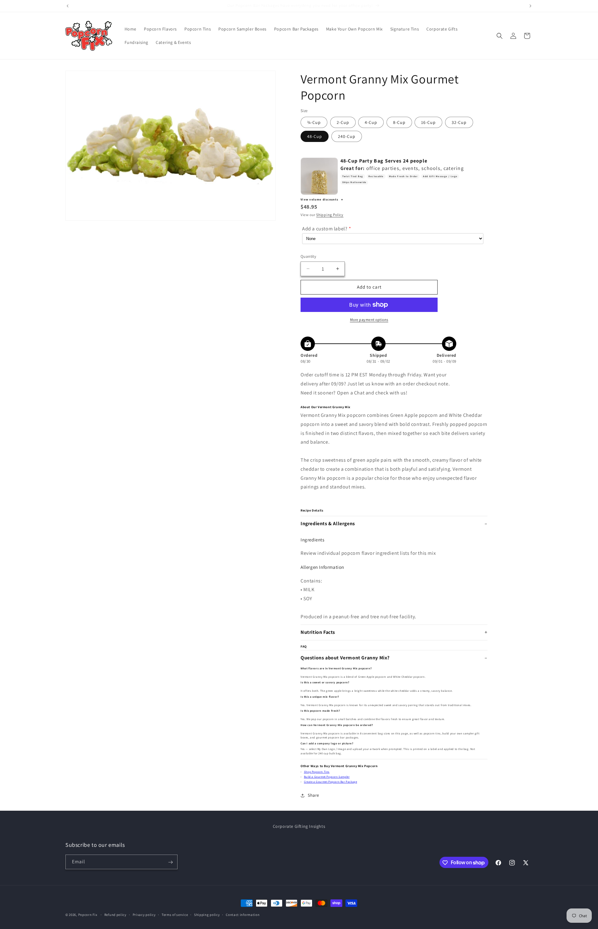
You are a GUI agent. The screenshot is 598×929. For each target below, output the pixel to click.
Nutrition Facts (318, 632)
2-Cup (343, 122)
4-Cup (371, 122)
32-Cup (459, 122)
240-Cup (346, 136)
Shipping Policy (330, 214)
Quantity (308, 256)
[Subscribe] (170, 862)
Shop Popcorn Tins (317, 772)
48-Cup (314, 136)
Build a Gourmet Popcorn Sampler (327, 777)
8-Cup (399, 122)
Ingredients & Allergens (328, 523)
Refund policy (115, 914)
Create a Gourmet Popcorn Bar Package (330, 782)
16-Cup (428, 122)
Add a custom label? (324, 228)
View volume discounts (320, 199)
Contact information (242, 914)
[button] (499, 36)
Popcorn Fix (87, 914)
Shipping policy (207, 914)
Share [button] (313, 795)
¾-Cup (314, 122)
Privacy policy (144, 914)
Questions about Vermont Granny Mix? (345, 657)
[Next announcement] (530, 6)
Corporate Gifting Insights (299, 826)
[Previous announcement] (67, 6)
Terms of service (175, 914)
